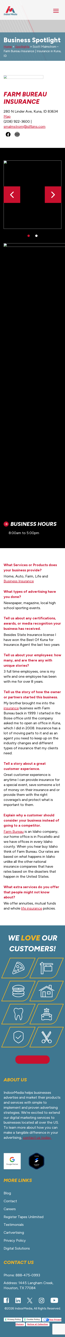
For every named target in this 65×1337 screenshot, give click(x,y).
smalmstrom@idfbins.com (25, 126)
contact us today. (37, 1137)
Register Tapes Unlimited (24, 1217)
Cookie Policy (33, 1319)
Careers (10, 1209)
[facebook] (6, 1300)
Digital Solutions (17, 1248)
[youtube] (54, 1300)
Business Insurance (19, 581)
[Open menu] (56, 10)
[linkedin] (18, 1300)
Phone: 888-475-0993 (22, 1275)
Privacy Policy (15, 1240)
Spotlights (22, 46)
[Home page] (10, 11)
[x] (29, 1301)
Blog (7, 1193)
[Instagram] (41, 1300)
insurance (11, 708)
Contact (10, 1201)
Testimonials (14, 1224)
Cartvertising (14, 1232)
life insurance (31, 908)
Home (8, 46)
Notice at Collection (37, 1324)
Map (7, 116)
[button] (53, 194)
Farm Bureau (14, 831)
